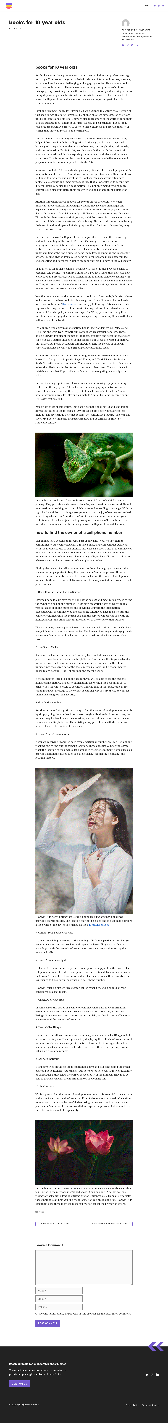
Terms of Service (150, 1405)
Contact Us (19, 1383)
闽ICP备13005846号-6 (28, 1404)
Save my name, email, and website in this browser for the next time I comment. (84, 1313)
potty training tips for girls (54, 1223)
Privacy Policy (132, 1405)
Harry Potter (69, 304)
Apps (41, 1211)
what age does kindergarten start (110, 1223)
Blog (146, 6)
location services (99, 925)
